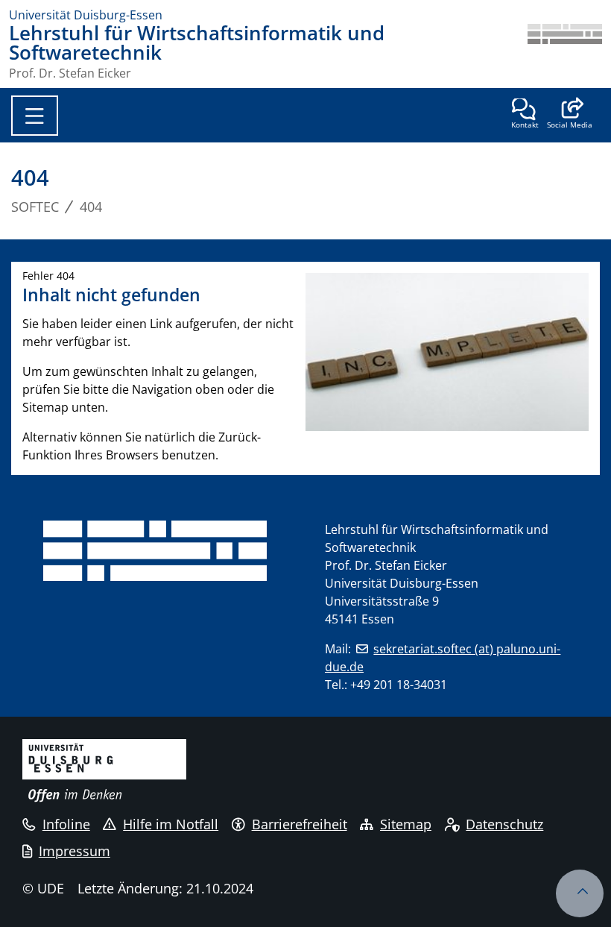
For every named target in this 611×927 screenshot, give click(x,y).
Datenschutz (504, 824)
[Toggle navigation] (34, 115)
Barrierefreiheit (299, 824)
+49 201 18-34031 (398, 684)
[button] (569, 114)
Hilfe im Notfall (170, 824)
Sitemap (405, 824)
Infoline (66, 824)
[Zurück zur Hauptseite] (565, 51)
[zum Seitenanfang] (580, 893)
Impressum (74, 851)
